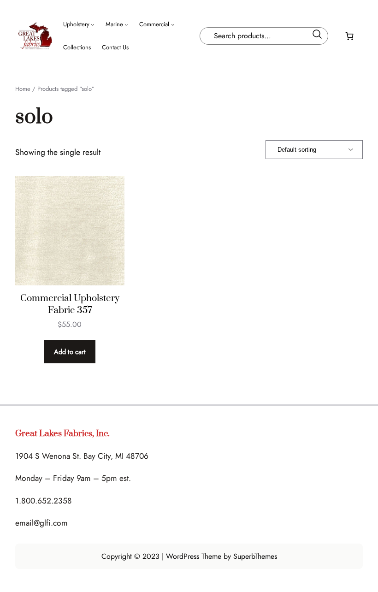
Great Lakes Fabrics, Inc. (62, 433)
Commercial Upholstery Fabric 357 (69, 304)
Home (22, 88)
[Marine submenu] (126, 24)
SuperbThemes (255, 556)
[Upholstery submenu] (92, 24)
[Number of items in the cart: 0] (349, 36)
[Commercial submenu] (173, 24)
